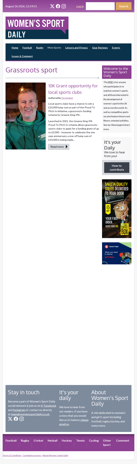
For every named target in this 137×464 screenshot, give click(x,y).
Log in (80, 6)
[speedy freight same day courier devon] (116, 253)
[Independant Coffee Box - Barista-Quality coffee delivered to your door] (116, 208)
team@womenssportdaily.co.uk (30, 414)
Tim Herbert (67, 98)
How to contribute (117, 167)
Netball (52, 440)
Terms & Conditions (12, 455)
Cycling (94, 440)
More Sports (54, 47)
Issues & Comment (22, 56)
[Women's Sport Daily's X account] (52, 6)
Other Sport (107, 442)
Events (116, 47)
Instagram (19, 410)
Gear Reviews (100, 47)
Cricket (38, 440)
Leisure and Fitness (76, 47)
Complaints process (32, 455)
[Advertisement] (116, 322)
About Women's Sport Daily (55, 455)
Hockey (67, 440)
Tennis (80, 440)
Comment (122, 440)
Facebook (50, 405)
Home (15, 47)
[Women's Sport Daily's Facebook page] (58, 6)
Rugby (39, 47)
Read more (57, 146)
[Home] (37, 28)
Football (27, 47)
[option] (116, 208)
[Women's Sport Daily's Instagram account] (64, 6)
